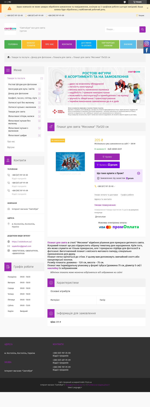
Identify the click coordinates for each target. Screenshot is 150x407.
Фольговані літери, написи (21, 116)
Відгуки (10, 147)
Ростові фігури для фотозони (22, 85)
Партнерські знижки (108, 44)
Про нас (49, 44)
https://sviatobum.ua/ (22, 242)
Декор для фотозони (41, 57)
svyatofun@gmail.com (21, 246)
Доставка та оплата (86, 44)
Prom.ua (88, 382)
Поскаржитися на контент (75, 385)
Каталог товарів (31, 44)
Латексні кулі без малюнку (21, 103)
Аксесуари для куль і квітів (21, 89)
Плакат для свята (57, 242)
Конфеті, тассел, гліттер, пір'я (22, 98)
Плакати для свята (62, 57)
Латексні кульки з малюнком (22, 107)
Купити (108, 157)
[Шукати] (142, 29)
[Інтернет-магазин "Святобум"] (10, 34)
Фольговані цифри (17, 135)
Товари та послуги (20, 57)
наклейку (52, 268)
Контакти (67, 44)
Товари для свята (16, 112)
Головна (13, 44)
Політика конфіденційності (99, 385)
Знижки (128, 44)
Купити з (103, 165)
